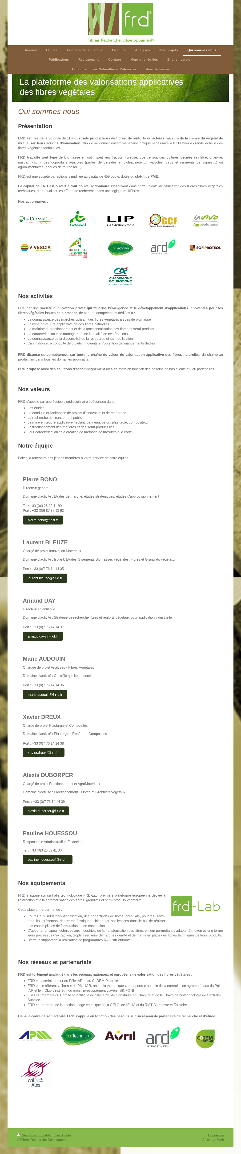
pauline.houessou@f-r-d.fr (48, 859)
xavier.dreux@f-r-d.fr (44, 753)
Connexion (216, 1135)
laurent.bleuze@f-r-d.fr (45, 578)
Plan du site (62, 1135)
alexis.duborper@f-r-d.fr (46, 811)
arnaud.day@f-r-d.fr (43, 636)
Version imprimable (36, 1135)
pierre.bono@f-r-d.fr (43, 520)
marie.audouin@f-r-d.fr (45, 694)
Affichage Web (213, 1139)
